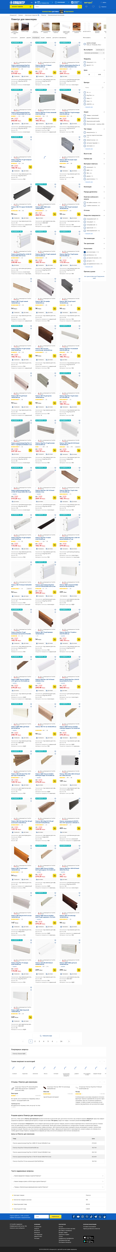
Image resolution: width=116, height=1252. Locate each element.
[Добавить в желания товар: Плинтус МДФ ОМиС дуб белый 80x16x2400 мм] (31, 704)
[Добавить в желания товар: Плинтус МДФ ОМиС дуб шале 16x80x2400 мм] (79, 940)
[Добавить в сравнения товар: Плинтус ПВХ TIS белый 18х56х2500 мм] (31, 565)
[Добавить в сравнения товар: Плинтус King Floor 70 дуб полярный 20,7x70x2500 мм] (31, 140)
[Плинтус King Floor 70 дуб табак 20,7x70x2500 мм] (70, 477)
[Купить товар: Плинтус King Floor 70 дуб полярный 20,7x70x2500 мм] (30, 167)
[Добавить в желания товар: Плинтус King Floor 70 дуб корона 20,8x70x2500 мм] (79, 232)
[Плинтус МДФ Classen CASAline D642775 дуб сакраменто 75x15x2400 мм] (45, 902)
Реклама (36, 1238)
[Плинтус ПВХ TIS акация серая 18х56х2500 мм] (70, 146)
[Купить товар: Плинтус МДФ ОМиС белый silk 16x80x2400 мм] (30, 1017)
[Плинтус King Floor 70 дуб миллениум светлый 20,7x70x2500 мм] (21, 619)
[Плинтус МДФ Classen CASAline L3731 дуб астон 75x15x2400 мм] (21, 666)
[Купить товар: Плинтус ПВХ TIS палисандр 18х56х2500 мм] (79, 923)
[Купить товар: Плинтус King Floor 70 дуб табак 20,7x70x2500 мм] (79, 497)
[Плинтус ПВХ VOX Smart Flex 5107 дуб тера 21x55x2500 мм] (21, 760)
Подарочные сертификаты (66, 1238)
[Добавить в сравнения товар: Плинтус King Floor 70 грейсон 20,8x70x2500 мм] (79, 612)
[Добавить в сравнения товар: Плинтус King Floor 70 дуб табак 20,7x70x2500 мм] (79, 470)
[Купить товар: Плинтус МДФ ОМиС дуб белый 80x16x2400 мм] (30, 734)
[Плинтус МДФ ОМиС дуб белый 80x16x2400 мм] (21, 713)
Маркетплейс (38, 1236)
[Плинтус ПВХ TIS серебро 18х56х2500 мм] (45, 288)
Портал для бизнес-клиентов (91, 1228)
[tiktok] (91, 1216)
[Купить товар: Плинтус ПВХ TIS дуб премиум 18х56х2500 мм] (54, 639)
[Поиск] (80, 7)
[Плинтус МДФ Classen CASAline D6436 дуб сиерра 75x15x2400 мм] (45, 760)
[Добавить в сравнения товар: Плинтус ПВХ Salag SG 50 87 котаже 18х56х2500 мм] (31, 896)
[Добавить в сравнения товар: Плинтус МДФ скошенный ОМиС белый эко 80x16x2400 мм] (79, 565)
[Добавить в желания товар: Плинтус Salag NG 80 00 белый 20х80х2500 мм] (55, 940)
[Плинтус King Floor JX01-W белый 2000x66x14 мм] (45, 477)
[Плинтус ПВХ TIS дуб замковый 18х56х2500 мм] (70, 193)
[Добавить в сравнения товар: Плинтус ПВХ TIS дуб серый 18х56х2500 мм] (79, 281)
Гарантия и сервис (64, 1234)
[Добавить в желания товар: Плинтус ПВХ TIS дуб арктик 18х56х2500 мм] (55, 373)
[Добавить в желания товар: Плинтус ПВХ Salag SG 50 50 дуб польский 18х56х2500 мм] (55, 799)
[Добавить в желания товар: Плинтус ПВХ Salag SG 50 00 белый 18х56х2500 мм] (79, 421)
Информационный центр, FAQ (18, 1226)
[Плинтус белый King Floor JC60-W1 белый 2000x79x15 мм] (70, 666)
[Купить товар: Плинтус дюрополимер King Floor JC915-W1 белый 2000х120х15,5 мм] (54, 592)
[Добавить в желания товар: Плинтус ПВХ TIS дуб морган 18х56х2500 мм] (31, 846)
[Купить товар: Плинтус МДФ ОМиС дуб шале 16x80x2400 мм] (79, 970)
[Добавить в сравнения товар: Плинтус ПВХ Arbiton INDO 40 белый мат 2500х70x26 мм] (79, 754)
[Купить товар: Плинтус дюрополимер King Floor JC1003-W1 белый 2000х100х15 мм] (30, 497)
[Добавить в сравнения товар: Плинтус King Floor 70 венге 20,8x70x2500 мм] (55, 518)
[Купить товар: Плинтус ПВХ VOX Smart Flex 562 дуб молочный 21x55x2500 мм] (30, 828)
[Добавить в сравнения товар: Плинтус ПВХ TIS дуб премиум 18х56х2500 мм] (55, 612)
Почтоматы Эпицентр (65, 1242)
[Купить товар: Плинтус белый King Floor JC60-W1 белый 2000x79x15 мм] (79, 686)
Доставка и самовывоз (65, 1230)
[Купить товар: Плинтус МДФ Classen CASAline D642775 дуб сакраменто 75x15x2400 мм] (54, 923)
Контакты (37, 1230)
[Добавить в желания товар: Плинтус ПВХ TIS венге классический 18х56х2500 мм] (55, 326)
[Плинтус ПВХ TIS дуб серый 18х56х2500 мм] (70, 288)
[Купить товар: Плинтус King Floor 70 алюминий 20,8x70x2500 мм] (79, 356)
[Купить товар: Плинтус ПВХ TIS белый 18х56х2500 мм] (30, 592)
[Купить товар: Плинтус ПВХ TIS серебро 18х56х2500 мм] (54, 308)
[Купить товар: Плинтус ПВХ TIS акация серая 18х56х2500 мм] (79, 167)
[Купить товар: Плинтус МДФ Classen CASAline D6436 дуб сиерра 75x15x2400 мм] (54, 781)
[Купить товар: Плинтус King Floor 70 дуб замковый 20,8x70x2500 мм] (54, 261)
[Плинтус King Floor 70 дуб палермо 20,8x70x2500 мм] (21, 524)
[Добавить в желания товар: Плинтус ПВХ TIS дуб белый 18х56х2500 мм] (31, 373)
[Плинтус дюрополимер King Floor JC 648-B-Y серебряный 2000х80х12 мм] (21, 429)
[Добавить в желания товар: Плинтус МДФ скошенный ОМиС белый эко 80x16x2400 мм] (79, 562)
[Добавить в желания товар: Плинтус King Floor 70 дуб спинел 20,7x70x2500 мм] (79, 373)
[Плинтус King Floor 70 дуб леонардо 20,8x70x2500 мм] (70, 99)
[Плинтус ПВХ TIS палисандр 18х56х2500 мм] (70, 902)
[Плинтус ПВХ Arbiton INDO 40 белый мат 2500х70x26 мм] (70, 760)
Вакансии (37, 1232)
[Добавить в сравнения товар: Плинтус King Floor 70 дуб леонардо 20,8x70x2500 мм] (79, 92)
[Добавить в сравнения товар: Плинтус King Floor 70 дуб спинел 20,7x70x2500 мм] (79, 376)
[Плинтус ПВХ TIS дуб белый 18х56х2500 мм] (21, 382)
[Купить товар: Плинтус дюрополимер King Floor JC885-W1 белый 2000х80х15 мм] (30, 72)
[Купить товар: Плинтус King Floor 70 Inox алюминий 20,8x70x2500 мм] (54, 119)
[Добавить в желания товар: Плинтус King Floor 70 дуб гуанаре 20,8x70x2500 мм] (31, 326)
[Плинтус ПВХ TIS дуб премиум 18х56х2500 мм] (45, 619)
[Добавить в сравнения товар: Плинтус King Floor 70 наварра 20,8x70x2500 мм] (31, 943)
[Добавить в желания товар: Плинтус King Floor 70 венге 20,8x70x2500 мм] (55, 515)
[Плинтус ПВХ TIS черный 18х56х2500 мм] (21, 193)
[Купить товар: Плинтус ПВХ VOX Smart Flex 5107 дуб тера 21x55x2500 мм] (30, 781)
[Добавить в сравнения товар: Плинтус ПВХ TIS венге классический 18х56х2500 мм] (55, 329)
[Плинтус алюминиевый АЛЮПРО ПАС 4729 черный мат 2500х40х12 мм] (70, 807)
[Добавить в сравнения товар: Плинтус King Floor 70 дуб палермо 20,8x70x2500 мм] (31, 518)
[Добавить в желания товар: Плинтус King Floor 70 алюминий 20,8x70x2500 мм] (79, 326)
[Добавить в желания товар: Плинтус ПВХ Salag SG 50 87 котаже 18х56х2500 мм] (31, 893)
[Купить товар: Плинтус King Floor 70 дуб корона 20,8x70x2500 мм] (79, 261)
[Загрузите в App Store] (88, 1237)
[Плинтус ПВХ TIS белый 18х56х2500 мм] (21, 571)
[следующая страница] (69, 1041)
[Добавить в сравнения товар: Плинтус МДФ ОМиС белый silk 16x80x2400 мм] (31, 990)
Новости (36, 1228)
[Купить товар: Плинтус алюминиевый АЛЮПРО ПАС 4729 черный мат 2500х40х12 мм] (79, 828)
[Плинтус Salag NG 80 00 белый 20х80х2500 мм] (45, 949)
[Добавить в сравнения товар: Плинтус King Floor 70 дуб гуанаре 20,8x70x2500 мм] (31, 329)
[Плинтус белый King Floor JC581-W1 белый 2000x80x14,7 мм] (70, 524)
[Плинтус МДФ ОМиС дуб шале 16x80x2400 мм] (70, 949)
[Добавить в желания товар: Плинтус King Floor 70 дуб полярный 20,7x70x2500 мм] (31, 137)
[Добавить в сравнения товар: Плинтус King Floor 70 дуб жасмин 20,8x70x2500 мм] (55, 423)
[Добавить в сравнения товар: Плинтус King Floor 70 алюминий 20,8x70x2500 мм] (79, 329)
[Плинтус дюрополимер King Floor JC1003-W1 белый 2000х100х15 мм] (21, 477)
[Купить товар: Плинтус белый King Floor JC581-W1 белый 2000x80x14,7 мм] (79, 545)
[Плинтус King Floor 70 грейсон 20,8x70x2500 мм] (70, 619)
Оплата (61, 1226)
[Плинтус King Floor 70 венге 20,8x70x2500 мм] (45, 524)
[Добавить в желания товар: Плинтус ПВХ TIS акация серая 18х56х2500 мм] (79, 137)
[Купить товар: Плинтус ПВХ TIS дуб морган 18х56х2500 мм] (30, 875)
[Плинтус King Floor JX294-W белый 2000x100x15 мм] (70, 855)
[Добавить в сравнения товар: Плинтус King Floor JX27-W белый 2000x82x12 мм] (55, 659)
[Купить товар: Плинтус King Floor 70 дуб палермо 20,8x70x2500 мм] (30, 545)
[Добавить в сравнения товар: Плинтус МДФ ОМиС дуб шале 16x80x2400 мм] (79, 943)
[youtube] (78, 1216)
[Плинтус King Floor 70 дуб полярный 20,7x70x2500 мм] (21, 146)
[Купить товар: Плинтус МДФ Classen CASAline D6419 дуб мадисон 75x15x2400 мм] (54, 875)
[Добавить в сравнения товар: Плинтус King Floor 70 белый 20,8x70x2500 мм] (55, 45)
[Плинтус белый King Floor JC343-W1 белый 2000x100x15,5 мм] (21, 241)
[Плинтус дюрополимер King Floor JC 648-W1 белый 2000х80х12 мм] (70, 52)
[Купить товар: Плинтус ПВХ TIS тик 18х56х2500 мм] (54, 734)
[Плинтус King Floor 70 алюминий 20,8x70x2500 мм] (70, 335)
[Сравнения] (86, 7)
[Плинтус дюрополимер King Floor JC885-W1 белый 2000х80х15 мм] (21, 52)
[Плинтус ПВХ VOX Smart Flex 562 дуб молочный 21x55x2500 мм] (21, 807)
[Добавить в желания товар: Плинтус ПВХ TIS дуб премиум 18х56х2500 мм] (55, 610)
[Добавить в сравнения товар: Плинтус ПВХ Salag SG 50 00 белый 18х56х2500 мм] (79, 423)
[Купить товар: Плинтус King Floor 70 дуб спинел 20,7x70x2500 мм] (79, 403)
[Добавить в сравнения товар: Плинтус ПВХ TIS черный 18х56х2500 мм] (31, 187)
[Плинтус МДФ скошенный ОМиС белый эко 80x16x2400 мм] (70, 571)
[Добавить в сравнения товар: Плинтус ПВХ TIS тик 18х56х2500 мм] (55, 707)
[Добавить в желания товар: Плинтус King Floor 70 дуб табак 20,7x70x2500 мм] (79, 468)
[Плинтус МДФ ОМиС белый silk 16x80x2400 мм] (21, 996)
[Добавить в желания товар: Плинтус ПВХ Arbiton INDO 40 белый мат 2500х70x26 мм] (79, 751)
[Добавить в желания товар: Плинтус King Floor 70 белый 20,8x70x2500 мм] (55, 43)
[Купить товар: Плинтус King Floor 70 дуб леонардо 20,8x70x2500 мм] (79, 119)
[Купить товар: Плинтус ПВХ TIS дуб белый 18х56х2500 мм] (30, 403)
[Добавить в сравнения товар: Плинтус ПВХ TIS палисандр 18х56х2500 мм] (79, 896)
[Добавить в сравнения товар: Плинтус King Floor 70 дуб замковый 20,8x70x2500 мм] (55, 234)
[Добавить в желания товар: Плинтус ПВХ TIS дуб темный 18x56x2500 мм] (31, 279)
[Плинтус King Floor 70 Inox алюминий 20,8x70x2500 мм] (45, 99)
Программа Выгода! (64, 1240)
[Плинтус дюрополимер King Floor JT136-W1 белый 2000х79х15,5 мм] (21, 99)
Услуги (61, 1236)
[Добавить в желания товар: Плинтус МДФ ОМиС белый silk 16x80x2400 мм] (31, 987)
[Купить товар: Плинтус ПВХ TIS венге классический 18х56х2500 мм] (54, 356)
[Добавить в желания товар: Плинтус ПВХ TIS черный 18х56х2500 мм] (31, 184)
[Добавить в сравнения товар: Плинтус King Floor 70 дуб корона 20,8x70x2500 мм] (79, 234)
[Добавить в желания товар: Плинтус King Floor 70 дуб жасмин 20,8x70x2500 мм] (55, 421)
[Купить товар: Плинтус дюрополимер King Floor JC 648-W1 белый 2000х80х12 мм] (79, 72)
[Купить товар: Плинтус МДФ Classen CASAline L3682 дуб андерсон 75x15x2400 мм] (79, 734)
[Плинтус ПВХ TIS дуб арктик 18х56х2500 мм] (45, 382)
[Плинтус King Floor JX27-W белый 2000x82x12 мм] (45, 666)
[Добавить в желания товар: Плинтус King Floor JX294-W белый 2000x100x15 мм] (79, 846)
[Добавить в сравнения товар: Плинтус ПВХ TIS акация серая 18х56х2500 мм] (79, 140)
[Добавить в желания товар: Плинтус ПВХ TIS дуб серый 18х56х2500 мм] (79, 279)
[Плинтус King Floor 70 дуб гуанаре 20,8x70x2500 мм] (21, 335)
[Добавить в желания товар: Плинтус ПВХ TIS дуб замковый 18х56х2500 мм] (79, 184)
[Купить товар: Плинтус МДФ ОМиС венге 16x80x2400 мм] (54, 214)
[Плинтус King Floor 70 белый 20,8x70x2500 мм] (45, 52)
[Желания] (93, 7)
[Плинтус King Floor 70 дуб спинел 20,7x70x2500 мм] (70, 382)
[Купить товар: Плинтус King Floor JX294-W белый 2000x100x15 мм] (79, 875)
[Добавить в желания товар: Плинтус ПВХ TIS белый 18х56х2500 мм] (31, 562)
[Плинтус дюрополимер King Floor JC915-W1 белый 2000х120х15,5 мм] (45, 571)
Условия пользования (89, 1226)
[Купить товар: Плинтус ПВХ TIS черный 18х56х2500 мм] (30, 214)
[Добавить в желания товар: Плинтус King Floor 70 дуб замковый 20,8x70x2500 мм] (55, 232)
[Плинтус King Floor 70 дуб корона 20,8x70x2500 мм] (70, 241)
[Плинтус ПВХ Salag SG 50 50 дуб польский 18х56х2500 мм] (45, 807)
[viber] (87, 1216)
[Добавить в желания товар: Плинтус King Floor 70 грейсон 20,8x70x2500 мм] (79, 610)
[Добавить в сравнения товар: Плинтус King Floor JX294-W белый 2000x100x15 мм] (79, 848)
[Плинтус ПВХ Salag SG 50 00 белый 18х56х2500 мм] (70, 429)
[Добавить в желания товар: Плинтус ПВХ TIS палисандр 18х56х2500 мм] (79, 893)
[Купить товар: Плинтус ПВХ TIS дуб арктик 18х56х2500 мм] (54, 403)
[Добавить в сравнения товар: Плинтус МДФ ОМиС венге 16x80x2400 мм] (55, 187)
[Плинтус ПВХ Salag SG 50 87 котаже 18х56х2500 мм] (21, 902)
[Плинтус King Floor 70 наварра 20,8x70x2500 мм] (21, 949)
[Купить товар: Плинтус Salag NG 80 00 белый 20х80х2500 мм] (54, 970)
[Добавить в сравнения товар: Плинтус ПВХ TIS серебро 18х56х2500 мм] (55, 281)
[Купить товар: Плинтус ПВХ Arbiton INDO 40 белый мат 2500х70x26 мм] (79, 781)
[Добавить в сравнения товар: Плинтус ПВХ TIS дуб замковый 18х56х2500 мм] (79, 187)
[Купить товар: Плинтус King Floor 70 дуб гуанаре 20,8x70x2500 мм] (30, 356)
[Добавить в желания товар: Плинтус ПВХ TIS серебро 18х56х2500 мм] (55, 279)
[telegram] (95, 1216)
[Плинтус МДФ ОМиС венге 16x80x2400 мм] (45, 193)
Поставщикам (38, 1234)
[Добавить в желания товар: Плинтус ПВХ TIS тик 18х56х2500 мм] (55, 704)
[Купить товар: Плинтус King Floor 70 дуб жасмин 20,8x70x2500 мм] (54, 450)
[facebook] (74, 1216)
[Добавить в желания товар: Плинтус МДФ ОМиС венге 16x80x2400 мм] (55, 184)
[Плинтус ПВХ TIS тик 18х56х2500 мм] (45, 713)
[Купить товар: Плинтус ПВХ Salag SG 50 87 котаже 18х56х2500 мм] (30, 923)
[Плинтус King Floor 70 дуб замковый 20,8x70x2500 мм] (45, 241)
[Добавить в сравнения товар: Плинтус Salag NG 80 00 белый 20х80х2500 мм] (55, 943)
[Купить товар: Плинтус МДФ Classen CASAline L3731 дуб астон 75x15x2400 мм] (30, 686)
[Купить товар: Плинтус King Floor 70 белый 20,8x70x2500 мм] (54, 72)
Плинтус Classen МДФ (19, 1053)
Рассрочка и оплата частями (67, 1228)
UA (31, 2)
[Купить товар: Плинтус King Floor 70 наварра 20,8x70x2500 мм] (30, 970)
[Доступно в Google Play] (88, 1241)
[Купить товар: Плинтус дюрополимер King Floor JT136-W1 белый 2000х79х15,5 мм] (30, 119)
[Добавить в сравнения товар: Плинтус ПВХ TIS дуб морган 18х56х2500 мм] (31, 848)
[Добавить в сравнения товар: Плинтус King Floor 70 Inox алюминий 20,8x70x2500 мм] (55, 92)
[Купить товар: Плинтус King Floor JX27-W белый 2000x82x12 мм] (54, 686)
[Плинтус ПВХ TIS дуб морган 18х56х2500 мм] (21, 855)
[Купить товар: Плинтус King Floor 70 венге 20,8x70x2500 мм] (54, 545)
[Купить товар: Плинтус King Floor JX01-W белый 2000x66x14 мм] (54, 497)
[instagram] (82, 1216)
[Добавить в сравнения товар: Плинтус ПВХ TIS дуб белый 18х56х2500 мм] (31, 376)
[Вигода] (88, 2)
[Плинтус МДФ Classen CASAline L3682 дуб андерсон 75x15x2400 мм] (70, 713)
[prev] (100, 1061)
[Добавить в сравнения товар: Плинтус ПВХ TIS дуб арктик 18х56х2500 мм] (55, 376)
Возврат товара (63, 1232)
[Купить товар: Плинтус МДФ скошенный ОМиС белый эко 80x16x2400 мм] (79, 592)
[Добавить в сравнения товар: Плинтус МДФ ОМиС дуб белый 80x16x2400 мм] (31, 707)
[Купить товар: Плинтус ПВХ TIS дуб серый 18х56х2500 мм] (79, 308)
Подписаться (55, 1216)
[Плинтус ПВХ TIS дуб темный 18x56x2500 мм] (21, 288)
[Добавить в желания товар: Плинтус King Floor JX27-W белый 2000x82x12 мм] (55, 657)
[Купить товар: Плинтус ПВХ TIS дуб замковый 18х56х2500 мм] (79, 214)
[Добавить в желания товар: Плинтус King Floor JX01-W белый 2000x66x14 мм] (55, 468)
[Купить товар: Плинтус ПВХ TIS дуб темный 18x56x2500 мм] (30, 308)
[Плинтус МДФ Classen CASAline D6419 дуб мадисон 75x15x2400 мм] (45, 855)
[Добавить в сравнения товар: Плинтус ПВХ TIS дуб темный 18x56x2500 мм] (31, 281)
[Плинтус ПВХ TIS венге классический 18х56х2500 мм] (45, 335)
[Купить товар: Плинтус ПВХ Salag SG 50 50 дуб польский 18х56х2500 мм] (54, 828)
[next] (104, 1061)
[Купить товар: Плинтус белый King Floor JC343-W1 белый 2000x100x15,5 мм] (30, 261)
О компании (37, 1226)
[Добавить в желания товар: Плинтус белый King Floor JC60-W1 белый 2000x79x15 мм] (79, 657)
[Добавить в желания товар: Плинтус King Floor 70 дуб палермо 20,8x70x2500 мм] (31, 515)
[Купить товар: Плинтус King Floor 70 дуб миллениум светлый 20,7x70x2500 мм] (30, 639)
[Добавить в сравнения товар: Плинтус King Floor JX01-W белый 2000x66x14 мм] (55, 470)
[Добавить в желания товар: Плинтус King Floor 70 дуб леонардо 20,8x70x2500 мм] (79, 90)
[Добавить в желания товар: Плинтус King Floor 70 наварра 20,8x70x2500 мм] (31, 940)
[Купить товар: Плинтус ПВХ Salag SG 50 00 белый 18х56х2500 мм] (79, 450)
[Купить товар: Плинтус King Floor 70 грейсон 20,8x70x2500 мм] (79, 639)
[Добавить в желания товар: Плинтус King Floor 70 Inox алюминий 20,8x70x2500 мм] (55, 90)
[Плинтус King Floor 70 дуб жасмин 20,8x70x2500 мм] (45, 429)
